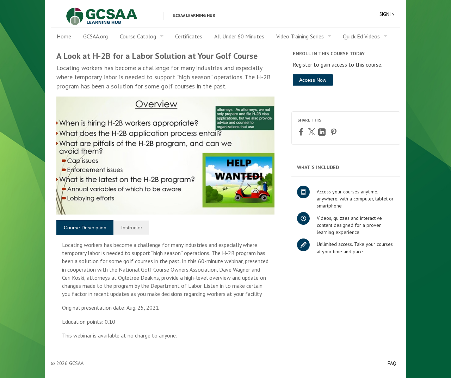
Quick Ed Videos (361, 36)
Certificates (188, 36)
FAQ (392, 363)
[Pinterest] (334, 132)
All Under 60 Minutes (239, 36)
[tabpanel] (165, 293)
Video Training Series (300, 36)
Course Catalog (138, 36)
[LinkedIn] (322, 132)
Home (64, 36)
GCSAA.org (95, 36)
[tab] (84, 227)
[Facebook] (302, 131)
